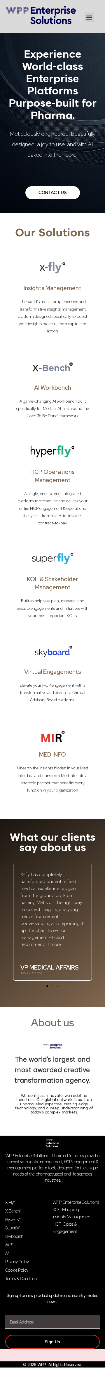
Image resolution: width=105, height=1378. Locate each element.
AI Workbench (52, 388)
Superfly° (12, 1228)
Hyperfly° (12, 1220)
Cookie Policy (16, 1270)
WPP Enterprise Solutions (75, 1202)
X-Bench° (13, 1211)
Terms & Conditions (21, 1279)
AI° (7, 1254)
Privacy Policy (17, 1262)
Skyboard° (14, 1237)
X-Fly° (9, 1203)
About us (52, 1023)
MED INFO (52, 754)
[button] (89, 17)
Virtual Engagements (52, 672)
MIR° (9, 1245)
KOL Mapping (65, 1209)
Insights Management (52, 288)
